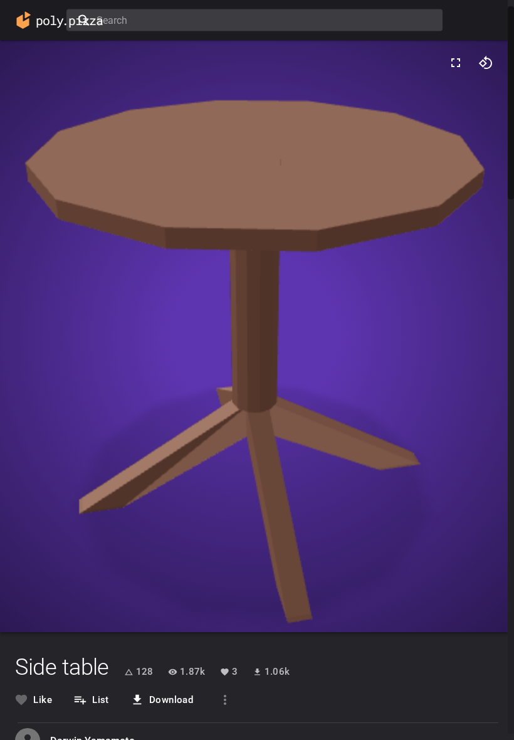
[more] (225, 700)
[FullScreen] (456, 63)
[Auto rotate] (486, 63)
